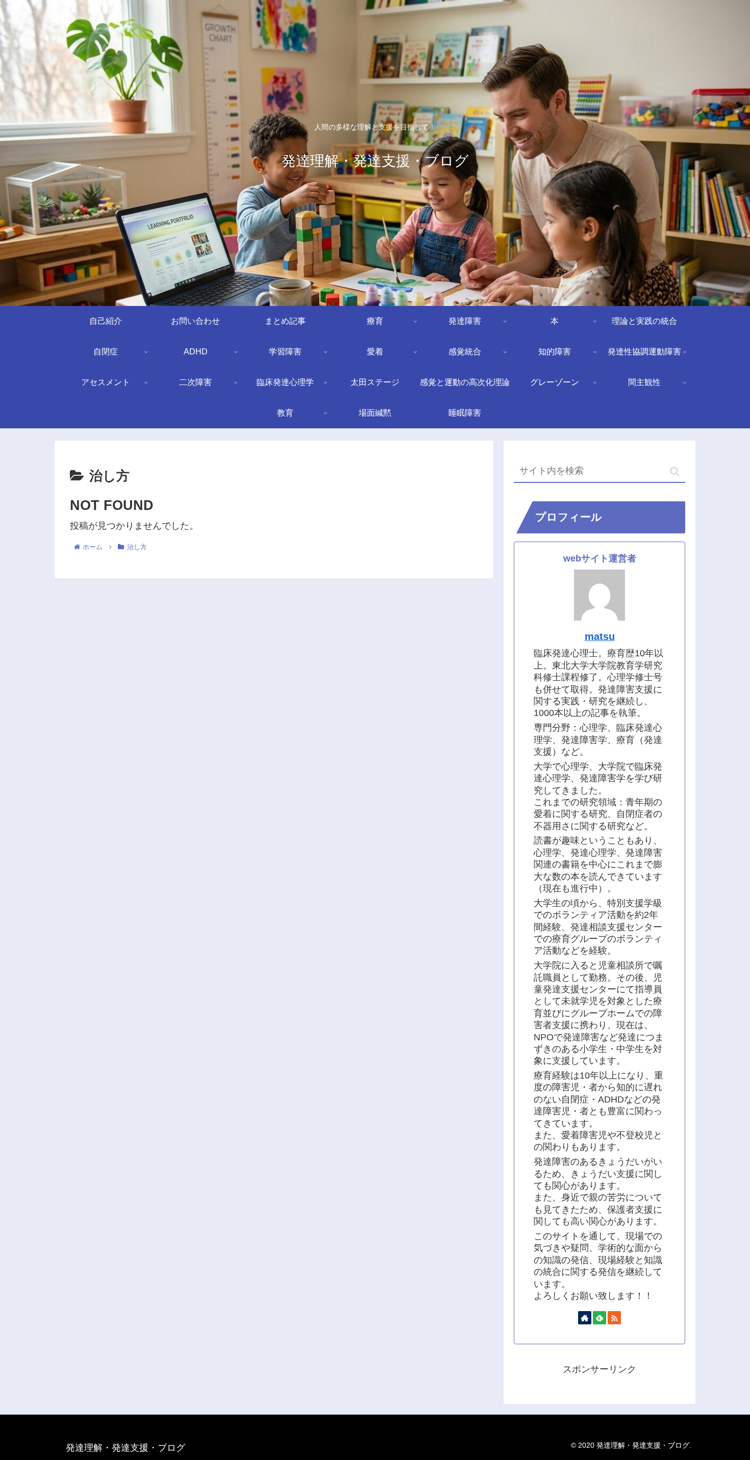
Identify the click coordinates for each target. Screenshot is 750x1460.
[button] (675, 471)
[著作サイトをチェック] (584, 1317)
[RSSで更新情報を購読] (614, 1317)
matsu (600, 636)
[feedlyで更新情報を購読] (599, 1317)
